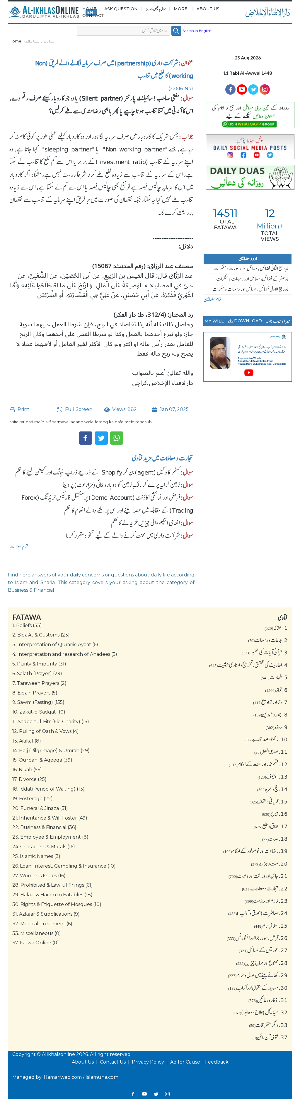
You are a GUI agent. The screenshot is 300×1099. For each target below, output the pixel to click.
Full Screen (78, 409)
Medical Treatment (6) (42, 923)
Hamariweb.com (63, 1077)
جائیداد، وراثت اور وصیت (258, 875)
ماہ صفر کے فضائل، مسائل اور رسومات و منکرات (252, 279)
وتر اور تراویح (270, 702)
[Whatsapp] (116, 438)
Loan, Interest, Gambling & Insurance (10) (64, 866)
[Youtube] (242, 89)
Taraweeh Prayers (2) (39, 683)
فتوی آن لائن (270, 1037)
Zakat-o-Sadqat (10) (38, 712)
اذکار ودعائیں (268, 1000)
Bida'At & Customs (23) (41, 635)
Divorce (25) (29, 779)
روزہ (277, 727)
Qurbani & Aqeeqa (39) (42, 760)
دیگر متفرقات (268, 1024)
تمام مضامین (213, 299)
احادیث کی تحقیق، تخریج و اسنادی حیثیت (248, 665)
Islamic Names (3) (36, 856)
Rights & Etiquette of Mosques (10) (56, 904)
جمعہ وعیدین (270, 714)
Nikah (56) (27, 769)
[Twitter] (101, 438)
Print (22, 409)
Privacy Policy (148, 1062)
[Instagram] (167, 1094)
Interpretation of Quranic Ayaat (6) (55, 644)
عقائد (276, 627)
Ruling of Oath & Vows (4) (45, 731)
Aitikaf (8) (26, 741)
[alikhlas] (44, 12)
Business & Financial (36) (44, 827)
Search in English (197, 30)
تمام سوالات (18, 546)
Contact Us (113, 1062)
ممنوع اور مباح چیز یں (262, 962)
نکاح (275, 813)
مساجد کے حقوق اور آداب (258, 987)
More (181, 8)
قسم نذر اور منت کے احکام (258, 764)
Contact (93, 15)
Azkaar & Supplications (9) (46, 914)
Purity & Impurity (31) (39, 664)
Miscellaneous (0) (36, 933)
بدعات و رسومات (268, 640)
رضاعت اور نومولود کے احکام (255, 851)
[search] (176, 31)
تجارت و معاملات (40, 41)
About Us (208, 8)
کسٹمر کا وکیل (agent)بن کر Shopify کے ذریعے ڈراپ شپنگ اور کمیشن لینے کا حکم (97, 472)
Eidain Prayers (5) (34, 693)
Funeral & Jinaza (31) (40, 808)
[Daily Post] (247, 146)
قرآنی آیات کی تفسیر (265, 652)
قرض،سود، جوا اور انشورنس (257, 938)
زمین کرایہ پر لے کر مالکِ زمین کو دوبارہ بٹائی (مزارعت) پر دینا (121, 484)
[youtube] (247, 357)
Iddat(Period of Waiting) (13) (48, 789)
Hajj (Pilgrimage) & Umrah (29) (51, 750)
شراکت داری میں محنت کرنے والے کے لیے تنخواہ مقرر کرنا (123, 535)
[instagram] (265, 89)
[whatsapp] (247, 115)
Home (89, 8)
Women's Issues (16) (39, 875)
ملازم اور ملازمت (266, 900)
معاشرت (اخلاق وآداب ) (258, 913)
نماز (276, 689)
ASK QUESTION (121, 8)
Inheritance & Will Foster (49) (49, 818)
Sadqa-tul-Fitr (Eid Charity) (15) (50, 721)
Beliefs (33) (27, 625)
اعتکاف (273, 776)
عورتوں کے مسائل (263, 950)
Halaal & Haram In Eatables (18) (52, 894)
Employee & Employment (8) (50, 837)
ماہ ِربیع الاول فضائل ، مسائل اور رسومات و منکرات (250, 289)
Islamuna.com (102, 1077)
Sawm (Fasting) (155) (38, 702)
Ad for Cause (185, 1062)
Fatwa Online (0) (35, 943)
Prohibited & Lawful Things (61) (52, 885)
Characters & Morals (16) (43, 846)
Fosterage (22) (32, 798)
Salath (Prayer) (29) (37, 673)
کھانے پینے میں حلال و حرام (258, 975)
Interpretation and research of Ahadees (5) (64, 654)
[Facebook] (85, 438)
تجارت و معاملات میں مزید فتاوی (162, 458)
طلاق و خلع (271, 826)
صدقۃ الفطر (271, 751)
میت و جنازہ (269, 863)
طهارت (274, 677)
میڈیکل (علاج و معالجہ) (260, 1012)
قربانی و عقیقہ (269, 801)
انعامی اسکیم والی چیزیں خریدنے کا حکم (145, 523)
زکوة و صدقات (267, 739)
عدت (275, 838)
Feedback (217, 1062)
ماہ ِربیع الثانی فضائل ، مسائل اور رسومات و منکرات (251, 268)
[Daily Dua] (247, 177)
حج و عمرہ (272, 789)
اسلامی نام (271, 925)
